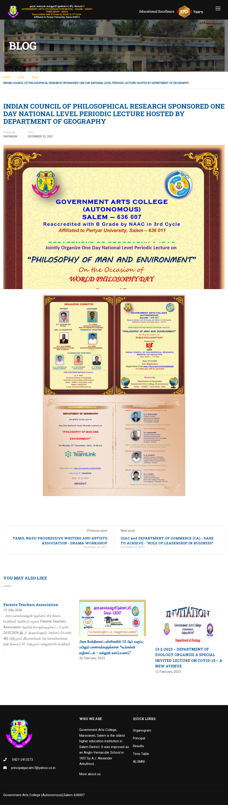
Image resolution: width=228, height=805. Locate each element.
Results (138, 746)
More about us (90, 774)
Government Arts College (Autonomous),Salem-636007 (44, 795)
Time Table (141, 754)
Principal (139, 738)
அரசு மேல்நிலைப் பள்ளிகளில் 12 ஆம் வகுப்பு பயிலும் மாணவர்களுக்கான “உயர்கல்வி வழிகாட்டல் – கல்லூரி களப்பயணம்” (111, 647)
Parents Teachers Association (30, 604)
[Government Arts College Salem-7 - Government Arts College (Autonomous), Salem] (109, 11)
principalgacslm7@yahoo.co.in (33, 768)
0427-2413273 (22, 760)
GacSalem (10, 136)
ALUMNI (139, 762)
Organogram (142, 730)
